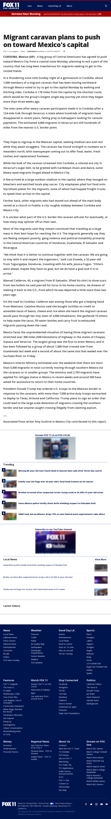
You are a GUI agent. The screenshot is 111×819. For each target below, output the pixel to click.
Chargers (90, 637)
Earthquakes (36, 647)
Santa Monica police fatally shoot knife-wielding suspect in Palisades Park (57, 503)
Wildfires (34, 659)
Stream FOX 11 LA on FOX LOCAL (52, 435)
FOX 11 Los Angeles (10, 51)
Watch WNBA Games (95, 781)
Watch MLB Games (95, 757)
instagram (96, 804)
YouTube (63, 694)
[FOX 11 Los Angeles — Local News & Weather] (12, 6)
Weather (36, 630)
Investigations (9, 724)
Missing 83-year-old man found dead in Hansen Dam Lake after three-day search (60, 470)
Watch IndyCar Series (95, 766)
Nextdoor (63, 697)
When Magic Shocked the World (12, 710)
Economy (7, 745)
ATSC (61, 777)
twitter (91, 804)
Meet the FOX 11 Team (69, 748)
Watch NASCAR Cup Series (95, 762)
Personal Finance (10, 752)
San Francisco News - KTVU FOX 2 (40, 746)
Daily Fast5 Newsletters (69, 713)
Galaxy (89, 670)
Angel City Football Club (96, 666)
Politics (6, 657)
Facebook (63, 684)
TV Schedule (64, 752)
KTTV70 (6, 734)
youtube (101, 804)
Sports (90, 630)
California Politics (94, 684)
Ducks (89, 660)
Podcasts (63, 710)
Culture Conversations (13, 728)
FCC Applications (66, 768)
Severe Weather (38, 656)
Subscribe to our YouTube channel (53, 529)
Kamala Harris (92, 700)
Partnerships (64, 787)
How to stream (65, 703)
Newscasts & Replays (40, 689)
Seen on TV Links (66, 647)
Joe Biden (90, 694)
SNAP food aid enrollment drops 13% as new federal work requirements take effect (61, 514)
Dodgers (90, 647)
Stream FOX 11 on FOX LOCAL (41, 685)
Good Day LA (66, 630)
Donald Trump (92, 690)
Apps (33, 693)
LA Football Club (93, 663)
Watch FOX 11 (39, 680)
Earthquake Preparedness (37, 651)
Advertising (63, 761)
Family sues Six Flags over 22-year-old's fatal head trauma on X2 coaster (55, 481)
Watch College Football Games (96, 753)
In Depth (7, 690)
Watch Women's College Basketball (94, 776)
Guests (62, 634)
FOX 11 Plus (64, 780)
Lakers (89, 640)
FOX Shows (64, 755)
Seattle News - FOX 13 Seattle (41, 757)
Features (8, 680)
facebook (86, 804)
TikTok (62, 690)
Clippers (89, 644)
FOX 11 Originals (10, 684)
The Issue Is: (8, 687)
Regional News (40, 741)
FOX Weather (37, 662)
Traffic (34, 637)
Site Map (62, 790)
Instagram (63, 687)
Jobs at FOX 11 (65, 758)
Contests (63, 745)
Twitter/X (63, 700)
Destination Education (13, 715)
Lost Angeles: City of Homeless (12, 701)
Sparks (89, 673)
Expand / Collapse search (106, 6)
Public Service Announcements (66, 772)
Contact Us (63, 783)
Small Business (9, 748)
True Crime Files (10, 697)
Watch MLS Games (94, 784)
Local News (10, 559)
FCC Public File (65, 765)
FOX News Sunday (11, 660)
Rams (89, 634)
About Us (64, 741)
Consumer (7, 650)
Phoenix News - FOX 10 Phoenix (41, 752)
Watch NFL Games (94, 748)
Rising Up (7, 721)
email (107, 804)
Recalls (6, 653)
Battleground (92, 703)
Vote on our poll (66, 650)
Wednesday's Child (11, 694)
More (69, 5)
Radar (33, 640)
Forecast (35, 634)
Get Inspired (8, 718)
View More (100, 559)
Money (7, 741)
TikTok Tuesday (66, 653)
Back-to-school (65, 644)
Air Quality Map (37, 644)
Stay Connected (68, 680)
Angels (89, 650)
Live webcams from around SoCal (39, 697)
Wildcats (90, 653)
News (23, 51)
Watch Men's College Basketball (95, 770)
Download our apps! (67, 707)
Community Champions (13, 706)
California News (10, 637)
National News (9, 644)
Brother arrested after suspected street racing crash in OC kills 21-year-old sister (60, 492)
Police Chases (9, 640)
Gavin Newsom (93, 697)
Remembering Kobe (12, 731)
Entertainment (9, 647)
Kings (88, 657)
